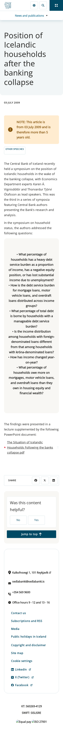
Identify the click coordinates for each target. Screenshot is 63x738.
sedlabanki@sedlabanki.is (28, 581)
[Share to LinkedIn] (53, 480)
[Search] (43, 5)
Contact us (18, 613)
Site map (17, 653)
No (18, 520)
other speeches (15, 149)
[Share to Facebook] (35, 480)
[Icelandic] (34, 5)
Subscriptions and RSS (26, 621)
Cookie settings (21, 661)
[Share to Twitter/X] (45, 480)
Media (15, 629)
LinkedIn (21, 669)
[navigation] (56, 5)
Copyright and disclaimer (28, 645)
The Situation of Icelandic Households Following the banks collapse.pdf (30, 447)
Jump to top (29, 534)
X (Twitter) (22, 677)
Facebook (21, 685)
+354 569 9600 (21, 592)
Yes (36, 520)
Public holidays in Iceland (28, 636)
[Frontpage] (9, 5)
